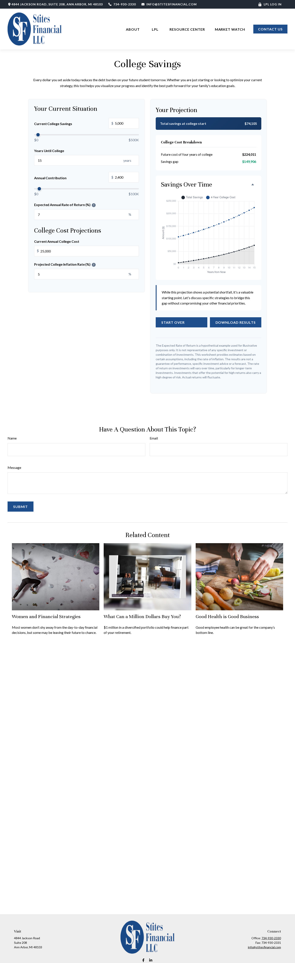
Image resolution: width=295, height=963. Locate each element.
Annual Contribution (73, 177)
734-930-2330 (124, 4)
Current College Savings (73, 123)
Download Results (236, 322)
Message (14, 467)
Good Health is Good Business (227, 616)
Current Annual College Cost (56, 241)
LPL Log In (273, 4)
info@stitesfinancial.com (171, 4)
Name (12, 438)
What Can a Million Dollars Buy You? (142, 616)
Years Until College (49, 151)
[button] (133, 29)
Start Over (173, 322)
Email (154, 438)
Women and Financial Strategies (46, 616)
